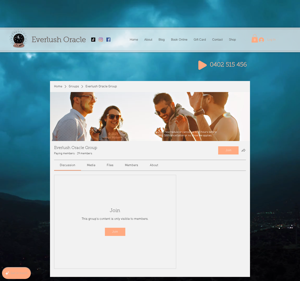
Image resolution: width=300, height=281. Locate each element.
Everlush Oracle (59, 40)
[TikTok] (93, 40)
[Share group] (243, 150)
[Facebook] (108, 40)
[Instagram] (101, 40)
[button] (254, 38)
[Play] (202, 65)
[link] (67, 165)
